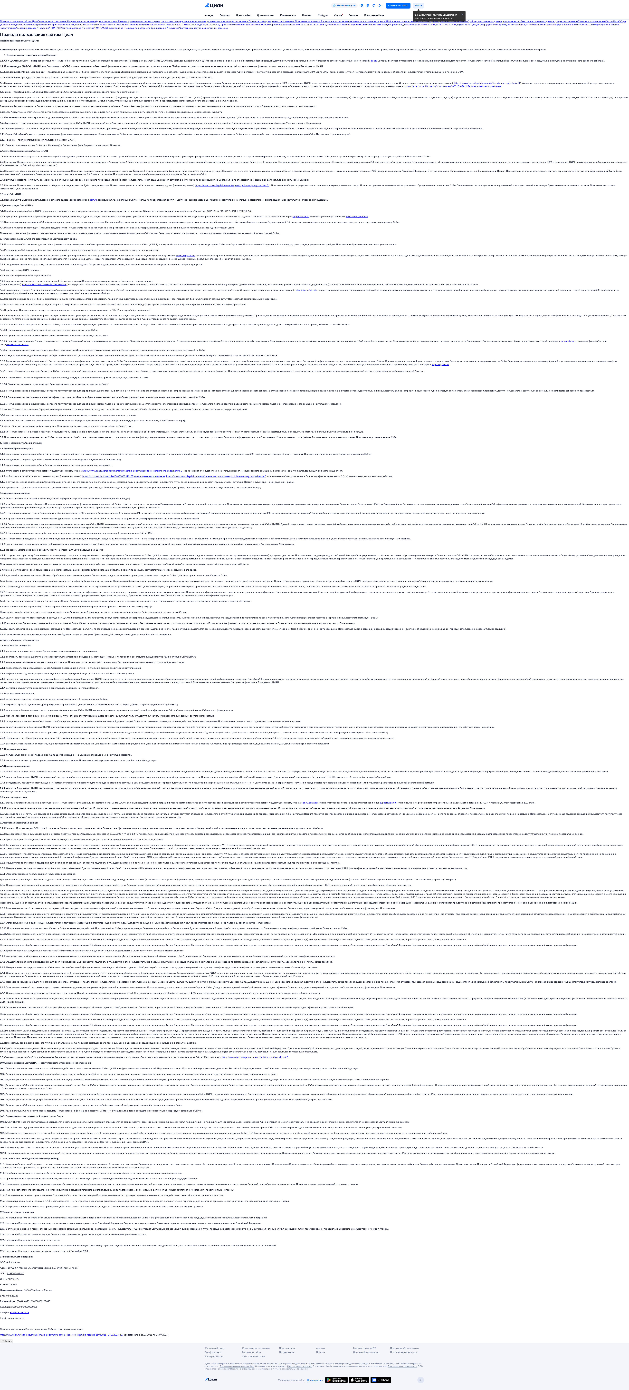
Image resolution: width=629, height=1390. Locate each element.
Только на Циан (468, 24)
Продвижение (286, 1352)
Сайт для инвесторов (253, 1356)
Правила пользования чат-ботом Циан (598, 21)
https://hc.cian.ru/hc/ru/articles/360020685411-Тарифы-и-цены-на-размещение (460, 86)
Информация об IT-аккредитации (123, 27)
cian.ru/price (411, 86)
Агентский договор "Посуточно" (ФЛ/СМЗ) (83, 27)
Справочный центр (215, 1348)
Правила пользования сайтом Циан (19, 21)
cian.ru (374, 60)
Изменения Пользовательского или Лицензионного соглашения (317, 21)
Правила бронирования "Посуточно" (160, 27)
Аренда (209, 15)
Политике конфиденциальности (402, 1366)
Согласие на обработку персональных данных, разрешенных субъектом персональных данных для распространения (515, 21)
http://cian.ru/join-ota (306, 289)
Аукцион (320, 1348)
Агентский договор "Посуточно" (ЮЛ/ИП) (38, 27)
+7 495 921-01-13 (19, 1312)
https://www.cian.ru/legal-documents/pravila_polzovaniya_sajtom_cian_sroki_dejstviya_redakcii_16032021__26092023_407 (62, 1334)
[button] (462, 14)
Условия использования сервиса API (370, 21)
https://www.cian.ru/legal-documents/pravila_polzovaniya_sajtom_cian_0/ (232, 185)
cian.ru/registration (185, 255)
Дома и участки (265, 15)
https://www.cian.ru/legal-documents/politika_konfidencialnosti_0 (255, 1057)
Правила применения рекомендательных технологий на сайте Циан (78, 24)
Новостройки (243, 15)
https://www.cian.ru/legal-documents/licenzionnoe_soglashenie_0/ (487, 82)
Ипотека (306, 15)
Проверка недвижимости (403, 1352)
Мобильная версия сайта (291, 1379)
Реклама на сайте (251, 1352)
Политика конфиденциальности (265, 21)
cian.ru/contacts (309, 802)
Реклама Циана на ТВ (364, 1348)
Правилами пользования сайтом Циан (236, 1366)
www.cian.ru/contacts (357, 216)
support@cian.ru (301, 216)
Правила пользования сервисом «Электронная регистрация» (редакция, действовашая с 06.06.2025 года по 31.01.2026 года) (393, 24)
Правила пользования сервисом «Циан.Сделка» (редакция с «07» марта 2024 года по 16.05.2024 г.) (167, 24)
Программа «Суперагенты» (404, 1348)
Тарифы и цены (213, 1352)
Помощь (320, 1352)
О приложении (315, 1379)
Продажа (224, 15)
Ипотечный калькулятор (366, 1352)
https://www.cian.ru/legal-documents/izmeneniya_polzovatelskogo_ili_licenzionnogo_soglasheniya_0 (132, 470)
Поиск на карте (287, 1348)
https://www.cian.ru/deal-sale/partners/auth (44, 284)
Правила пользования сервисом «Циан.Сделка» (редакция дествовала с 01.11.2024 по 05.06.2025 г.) (273, 24)
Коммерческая (288, 15)
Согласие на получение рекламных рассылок (204, 27)
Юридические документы (256, 1348)
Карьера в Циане (214, 1356)
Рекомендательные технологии (293, 1368)
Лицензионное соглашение (52, 21)
